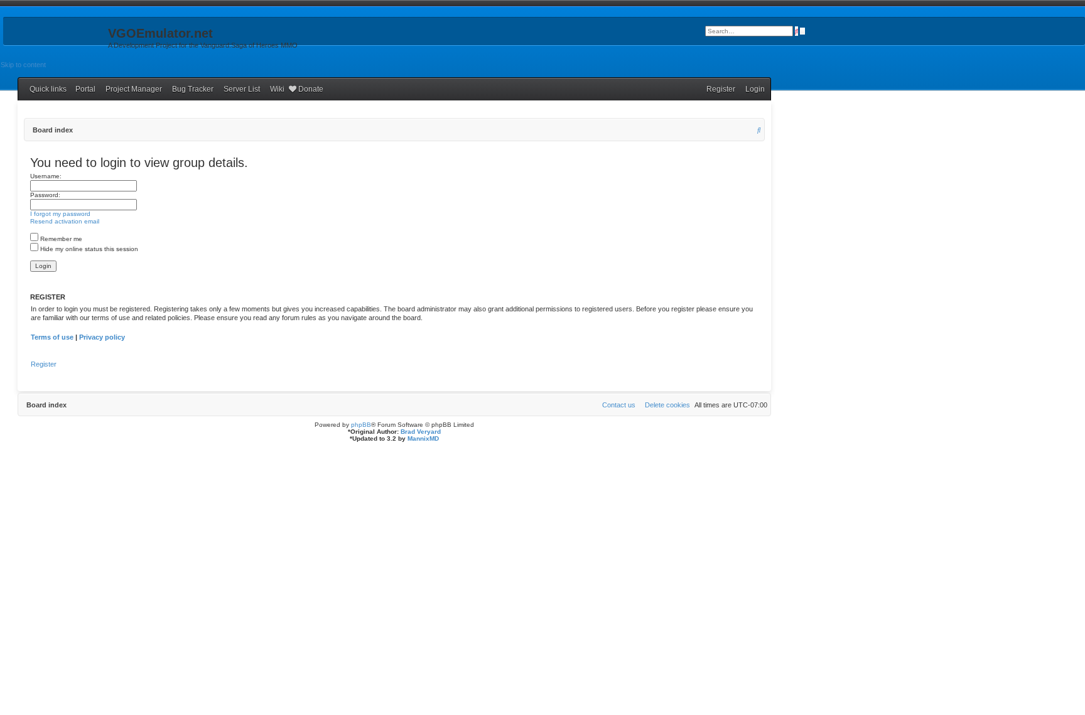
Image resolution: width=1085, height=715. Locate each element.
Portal (85, 89)
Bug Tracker (192, 89)
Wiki (277, 89)
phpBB (361, 424)
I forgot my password (60, 213)
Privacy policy (102, 337)
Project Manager (133, 89)
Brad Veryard (421, 431)
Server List (242, 89)
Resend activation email (64, 221)
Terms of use (52, 337)
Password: (45, 194)
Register (44, 364)
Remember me (60, 238)
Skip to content (23, 64)
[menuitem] (752, 89)
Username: (46, 176)
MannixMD (423, 438)
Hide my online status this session (88, 248)
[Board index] (54, 37)
